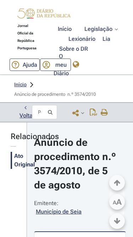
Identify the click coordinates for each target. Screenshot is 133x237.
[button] (44, 15)
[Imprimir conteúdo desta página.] (104, 113)
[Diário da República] (44, 15)
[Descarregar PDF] (93, 113)
